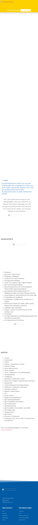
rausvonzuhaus (6, 430)
